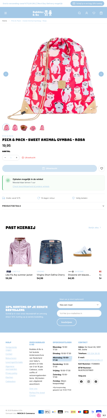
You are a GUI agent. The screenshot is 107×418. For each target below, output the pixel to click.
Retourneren (11, 358)
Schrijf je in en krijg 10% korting (89, 4)
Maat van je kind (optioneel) (72, 299)
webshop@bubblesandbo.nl (90, 360)
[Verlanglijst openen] (94, 13)
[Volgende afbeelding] (101, 74)
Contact (9, 354)
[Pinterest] (96, 382)
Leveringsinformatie (14, 362)
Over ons (33, 388)
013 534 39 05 (93, 353)
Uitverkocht (51, 168)
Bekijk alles (94, 227)
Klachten (9, 377)
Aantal (6, 151)
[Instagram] (89, 382)
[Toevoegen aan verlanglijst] (102, 168)
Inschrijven (66, 322)
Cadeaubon (11, 381)
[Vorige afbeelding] (5, 74)
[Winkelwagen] (101, 13)
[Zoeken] (79, 13)
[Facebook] (81, 382)
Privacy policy (11, 373)
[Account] (87, 13)
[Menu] (5, 13)
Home (4, 21)
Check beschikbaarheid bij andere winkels (31, 186)
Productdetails (11, 206)
